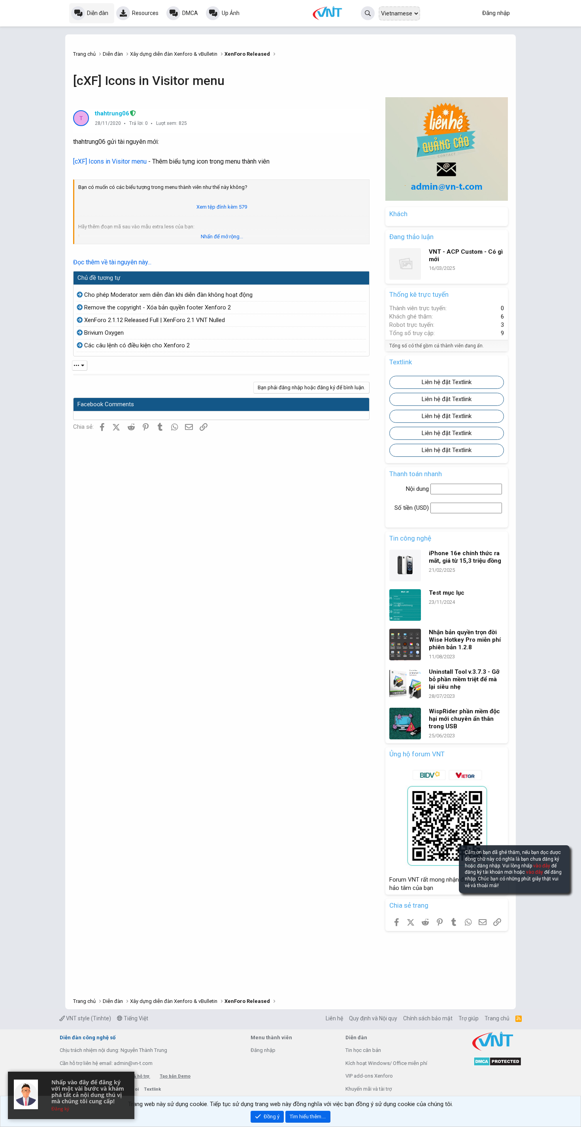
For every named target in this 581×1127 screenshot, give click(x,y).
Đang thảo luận (411, 237)
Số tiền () (412, 507)
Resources (145, 13)
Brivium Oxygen (104, 332)
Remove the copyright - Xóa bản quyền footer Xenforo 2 (157, 307)
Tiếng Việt (135, 1018)
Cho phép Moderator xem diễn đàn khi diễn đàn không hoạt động (168, 294)
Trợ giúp (468, 1018)
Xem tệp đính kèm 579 (221, 207)
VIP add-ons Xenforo (369, 1076)
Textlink (152, 1089)
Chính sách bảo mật (428, 1018)
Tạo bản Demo (175, 1076)
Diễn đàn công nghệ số (87, 1037)
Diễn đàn (97, 13)
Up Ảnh (231, 13)
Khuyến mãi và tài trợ (368, 1089)
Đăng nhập (263, 1050)
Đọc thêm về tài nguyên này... (112, 262)
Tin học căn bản (363, 1050)
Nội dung (418, 488)
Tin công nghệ (410, 538)
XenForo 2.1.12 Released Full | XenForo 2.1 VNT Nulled (154, 320)
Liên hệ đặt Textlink (447, 382)
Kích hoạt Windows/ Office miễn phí (386, 1063)
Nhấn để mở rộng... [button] (222, 236)
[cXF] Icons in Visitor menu (110, 161)
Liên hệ (334, 1018)
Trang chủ (497, 1018)
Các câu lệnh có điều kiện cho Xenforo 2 (137, 345)
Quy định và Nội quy (373, 1018)
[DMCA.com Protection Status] (497, 1064)
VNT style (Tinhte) (88, 1018)
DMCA (190, 13)
